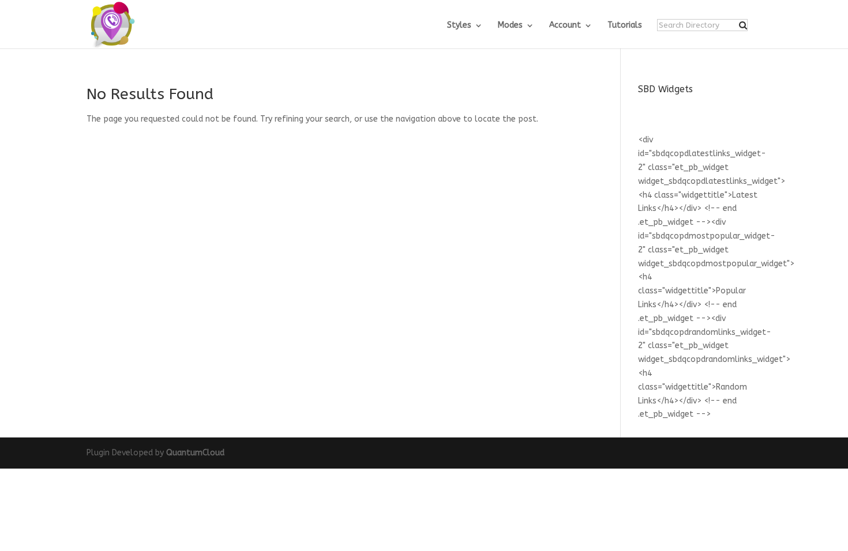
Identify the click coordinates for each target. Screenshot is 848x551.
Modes (510, 25)
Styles (459, 25)
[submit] (743, 25)
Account (565, 25)
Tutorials (624, 25)
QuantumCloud (195, 453)
